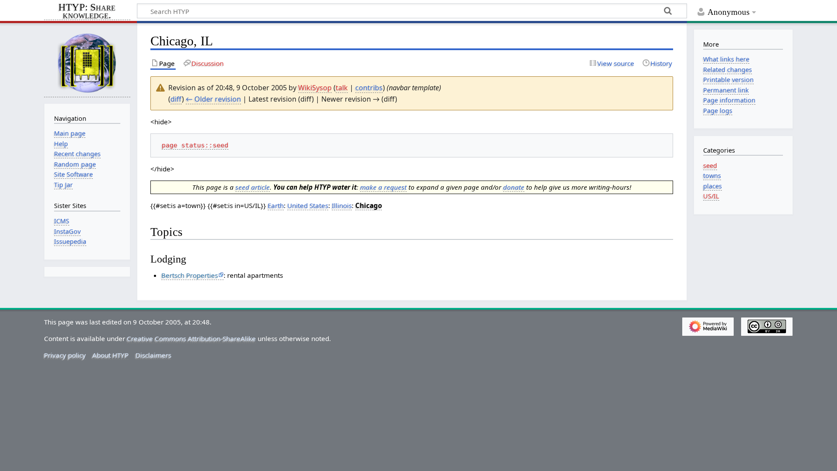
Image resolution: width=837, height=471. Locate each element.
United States (307, 205)
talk (342, 87)
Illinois (342, 205)
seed (710, 165)
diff (176, 99)
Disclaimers (153, 355)
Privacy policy (65, 355)
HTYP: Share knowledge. (87, 11)
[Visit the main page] (87, 62)
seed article (252, 187)
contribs (369, 87)
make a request (383, 187)
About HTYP (110, 355)
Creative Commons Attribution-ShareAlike (191, 338)
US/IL (711, 196)
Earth (276, 205)
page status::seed (195, 145)
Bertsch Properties (189, 275)
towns (712, 175)
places (712, 186)
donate (513, 187)
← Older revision (213, 99)
